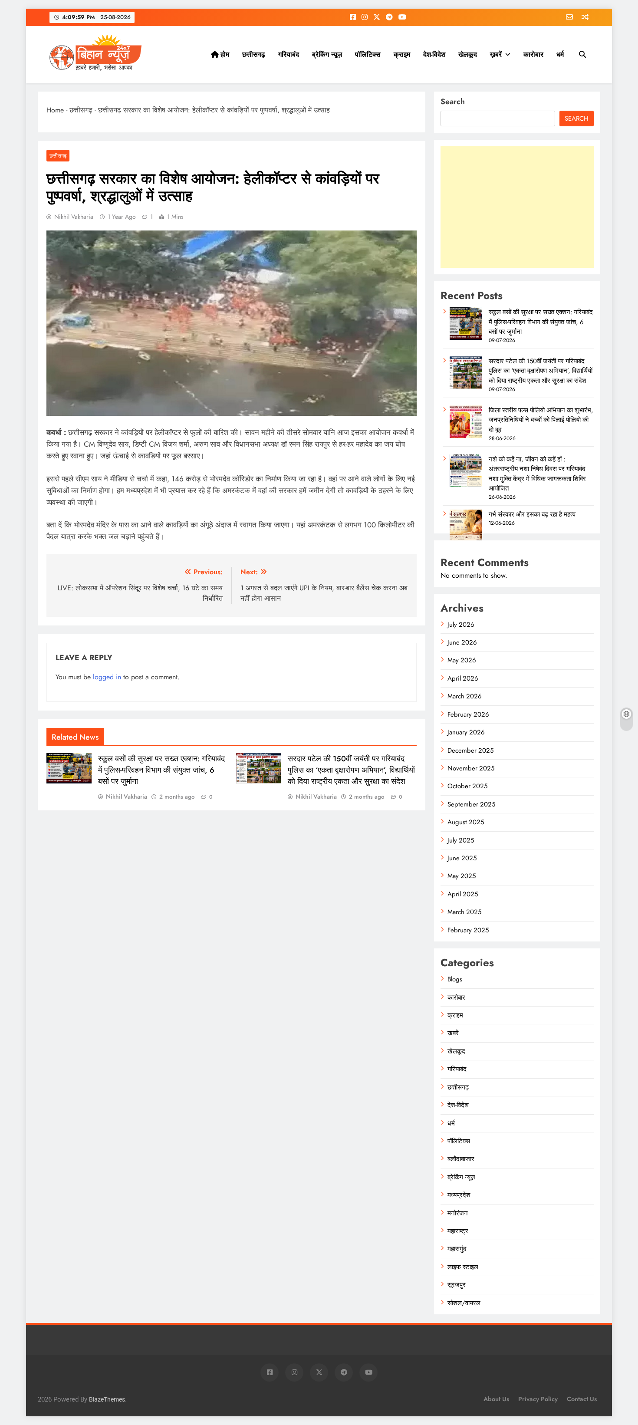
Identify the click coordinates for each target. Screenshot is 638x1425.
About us (496, 1399)
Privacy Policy (538, 1399)
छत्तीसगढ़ (253, 54)
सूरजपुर (456, 1285)
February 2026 (468, 714)
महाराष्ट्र (457, 1231)
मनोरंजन (457, 1213)
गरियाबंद (288, 54)
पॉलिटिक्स (368, 54)
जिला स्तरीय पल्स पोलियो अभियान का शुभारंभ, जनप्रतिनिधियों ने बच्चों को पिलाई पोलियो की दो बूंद (541, 419)
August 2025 (465, 822)
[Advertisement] (517, 207)
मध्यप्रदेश (458, 1195)
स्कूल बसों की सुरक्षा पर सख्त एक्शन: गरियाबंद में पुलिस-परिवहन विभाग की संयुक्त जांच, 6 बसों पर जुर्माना (161, 770)
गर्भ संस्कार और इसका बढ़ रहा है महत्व (532, 514)
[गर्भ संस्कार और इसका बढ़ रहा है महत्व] (466, 540)
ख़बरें (496, 54)
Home (55, 110)
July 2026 (460, 624)
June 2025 (462, 858)
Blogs (454, 979)
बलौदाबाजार (460, 1159)
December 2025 (470, 750)
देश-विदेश (434, 54)
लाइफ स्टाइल (462, 1267)
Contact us (582, 1399)
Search (453, 101)
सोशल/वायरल (463, 1303)
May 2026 (461, 660)
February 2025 (468, 930)
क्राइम (402, 54)
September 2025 (471, 804)
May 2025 (461, 876)
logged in (107, 677)
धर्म (560, 54)
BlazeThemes (107, 1399)
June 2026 (462, 642)
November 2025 (470, 768)
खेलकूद (467, 54)
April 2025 (462, 894)
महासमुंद (457, 1249)
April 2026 (462, 678)
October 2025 (467, 786)
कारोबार (533, 54)
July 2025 (460, 840)
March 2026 (464, 696)
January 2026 (466, 732)
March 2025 (464, 912)
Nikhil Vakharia (73, 216)
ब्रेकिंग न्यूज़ (327, 54)
